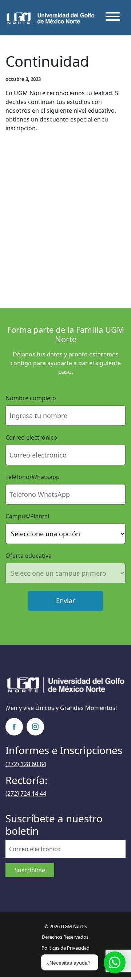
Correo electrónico (31, 437)
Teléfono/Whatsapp (32, 477)
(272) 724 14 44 (25, 793)
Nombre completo (30, 398)
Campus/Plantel (27, 516)
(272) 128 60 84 (25, 764)
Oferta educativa (28, 556)
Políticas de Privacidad (65, 948)
